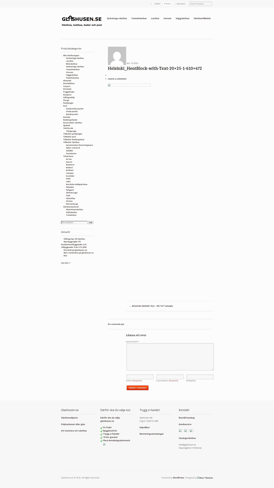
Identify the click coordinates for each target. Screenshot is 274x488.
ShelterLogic (72, 192)
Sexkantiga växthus (75, 66)
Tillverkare (68, 156)
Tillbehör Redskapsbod (73, 139)
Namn (134, 380)
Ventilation (71, 153)
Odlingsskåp (69, 97)
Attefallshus (69, 83)
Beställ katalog (187, 417)
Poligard (70, 190)
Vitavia (69, 201)
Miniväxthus (71, 64)
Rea (65, 255)
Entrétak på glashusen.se (75, 250)
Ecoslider (70, 176)
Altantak (67, 80)
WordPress (178, 477)
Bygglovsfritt (110, 430)
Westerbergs (72, 204)
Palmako (70, 187)
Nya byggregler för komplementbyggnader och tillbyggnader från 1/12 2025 (73, 244)
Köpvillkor (145, 427)
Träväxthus (71, 215)
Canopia (69, 173)
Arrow (68, 159)
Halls (68, 178)
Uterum (167, 18)
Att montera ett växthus (74, 430)
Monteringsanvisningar (152, 433)
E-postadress (167, 380)
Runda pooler (72, 114)
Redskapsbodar (70, 120)
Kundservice (185, 424)
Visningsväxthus (187, 438)
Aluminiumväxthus (74, 209)
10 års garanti (110, 437)
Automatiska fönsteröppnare (79, 145)
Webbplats (191, 380)
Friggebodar (68, 92)
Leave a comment (117, 78)
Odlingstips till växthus (74, 239)
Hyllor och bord (73, 148)
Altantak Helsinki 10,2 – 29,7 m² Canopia (151, 306)
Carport (66, 86)
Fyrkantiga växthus (117, 18)
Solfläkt (69, 150)
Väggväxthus (182, 18)
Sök (90, 222)
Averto (69, 162)
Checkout (181, 4)
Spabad (66, 125)
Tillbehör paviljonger (72, 134)
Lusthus (155, 18)
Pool (65, 106)
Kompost (67, 95)
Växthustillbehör (202, 18)
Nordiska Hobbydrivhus (76, 184)
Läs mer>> (66, 263)
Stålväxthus (71, 212)
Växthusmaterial (71, 207)
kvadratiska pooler (75, 109)
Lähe (68, 181)
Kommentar (132, 341)
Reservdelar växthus (72, 123)
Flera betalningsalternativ (116, 440)
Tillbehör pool (69, 136)
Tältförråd (68, 128)
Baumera (70, 164)
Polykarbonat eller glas (73, 424)
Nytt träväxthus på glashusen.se (79, 253)
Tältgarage (71, 131)
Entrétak (67, 89)
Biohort (69, 167)
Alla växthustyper (71, 55)
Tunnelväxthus (139, 18)
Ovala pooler (72, 111)
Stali (68, 195)
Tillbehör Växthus (71, 142)
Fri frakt (107, 427)
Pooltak (66, 117)
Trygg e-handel (111, 433)
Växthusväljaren (69, 417)
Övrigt (66, 100)
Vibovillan (70, 198)
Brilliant (69, 170)
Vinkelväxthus (72, 78)
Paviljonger (68, 103)
